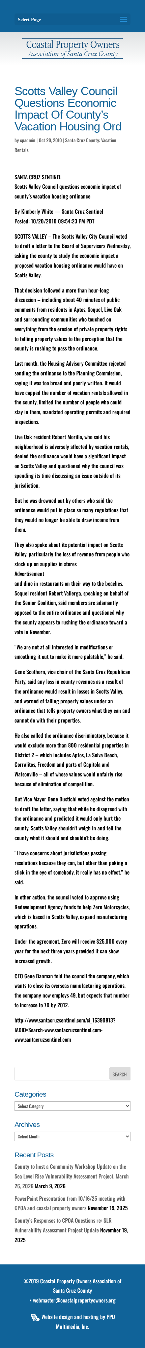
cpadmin (27, 140)
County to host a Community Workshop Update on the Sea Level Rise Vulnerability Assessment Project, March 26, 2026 (71, 1176)
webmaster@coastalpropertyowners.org (74, 1300)
